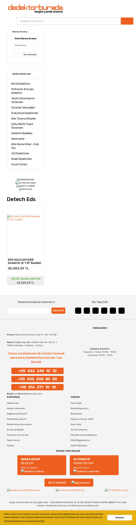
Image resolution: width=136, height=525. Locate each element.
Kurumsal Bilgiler (15, 429)
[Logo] (35, 9)
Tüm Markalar (30, 54)
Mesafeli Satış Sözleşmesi (84, 435)
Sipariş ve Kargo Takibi (82, 419)
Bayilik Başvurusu (80, 408)
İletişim (10, 445)
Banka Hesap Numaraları (19, 424)
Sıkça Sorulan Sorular (18, 435)
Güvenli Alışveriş (79, 429)
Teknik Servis (13, 440)
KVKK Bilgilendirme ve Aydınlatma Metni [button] (24, 521)
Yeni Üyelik (76, 403)
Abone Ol (58, 310)
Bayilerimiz (76, 413)
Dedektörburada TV (17, 419)
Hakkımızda (12, 403)
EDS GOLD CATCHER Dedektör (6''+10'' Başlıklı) (24, 261)
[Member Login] (125, 9)
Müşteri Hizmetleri (16, 408)
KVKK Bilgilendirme (80, 440)
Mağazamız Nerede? (17, 413)
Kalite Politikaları (79, 445)
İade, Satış (76, 424)
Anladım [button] (119, 518)
